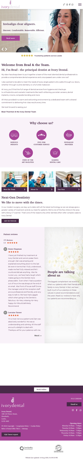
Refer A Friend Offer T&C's (11, 429)
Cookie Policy (35, 426)
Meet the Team (9, 189)
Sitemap (25, 429)
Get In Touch (10, 221)
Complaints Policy (22, 426)
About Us (34, 189)
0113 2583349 (76, 398)
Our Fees (61, 189)
